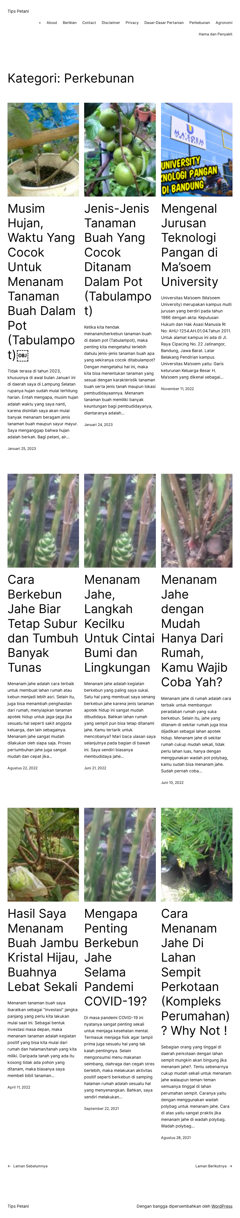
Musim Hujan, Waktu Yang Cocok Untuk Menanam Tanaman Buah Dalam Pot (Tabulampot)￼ (42, 281)
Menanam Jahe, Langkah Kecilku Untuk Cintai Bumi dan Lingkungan (119, 623)
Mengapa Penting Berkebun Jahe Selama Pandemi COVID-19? (115, 957)
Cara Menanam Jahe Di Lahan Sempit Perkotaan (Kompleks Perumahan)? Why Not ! (195, 972)
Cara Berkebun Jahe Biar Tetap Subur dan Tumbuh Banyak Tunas (43, 623)
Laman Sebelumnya (28, 1166)
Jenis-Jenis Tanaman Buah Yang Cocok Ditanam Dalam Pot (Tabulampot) (118, 259)
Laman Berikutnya (213, 1166)
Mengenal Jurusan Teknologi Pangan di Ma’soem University (189, 245)
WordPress (221, 1206)
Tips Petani (18, 11)
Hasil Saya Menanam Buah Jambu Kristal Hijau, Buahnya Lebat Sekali (43, 950)
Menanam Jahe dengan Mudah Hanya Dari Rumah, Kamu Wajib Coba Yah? (194, 630)
